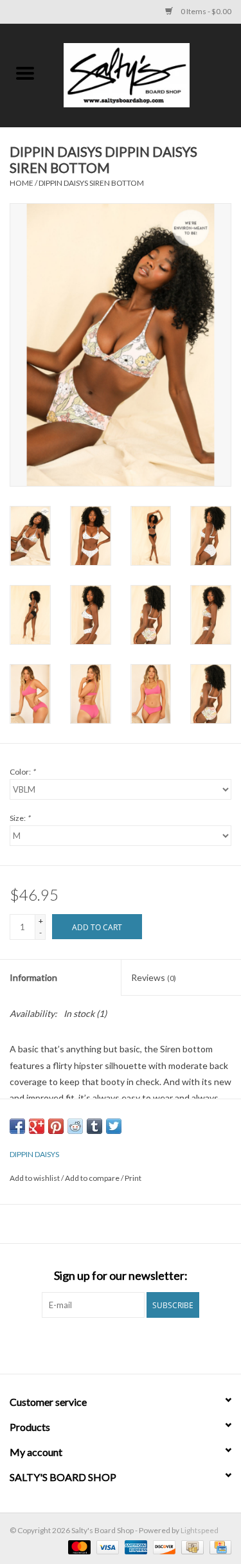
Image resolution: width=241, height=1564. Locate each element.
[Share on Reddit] (75, 1126)
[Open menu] (25, 72)
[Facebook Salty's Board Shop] (109, 1344)
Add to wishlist (35, 1178)
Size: (20, 818)
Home (21, 183)
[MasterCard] (78, 1546)
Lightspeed (200, 1530)
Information (33, 977)
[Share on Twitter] (113, 1126)
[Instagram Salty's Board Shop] (131, 1344)
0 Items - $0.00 (205, 11)
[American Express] (134, 1546)
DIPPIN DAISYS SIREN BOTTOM (91, 183)
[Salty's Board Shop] (146, 74)
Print (133, 1178)
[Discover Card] (162, 1546)
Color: (22, 772)
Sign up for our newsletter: (121, 1275)
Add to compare (93, 1178)
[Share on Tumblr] (94, 1126)
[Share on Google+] (36, 1126)
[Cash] (190, 1546)
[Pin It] (56, 1126)
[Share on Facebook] (17, 1126)
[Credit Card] (218, 1546)
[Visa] (106, 1546)
